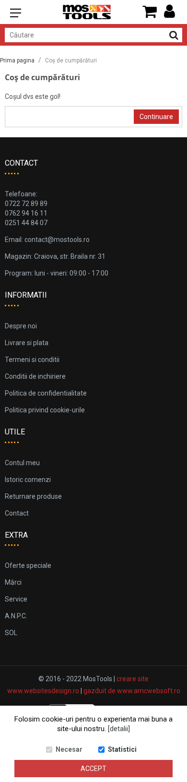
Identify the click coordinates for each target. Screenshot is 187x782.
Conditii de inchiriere (35, 376)
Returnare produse (33, 496)
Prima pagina (17, 60)
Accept (93, 768)
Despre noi (21, 326)
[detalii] (119, 728)
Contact (17, 513)
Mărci (13, 582)
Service (16, 599)
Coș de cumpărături (71, 60)
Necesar (69, 749)
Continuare (156, 116)
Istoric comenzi (28, 479)
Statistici (122, 749)
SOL (11, 633)
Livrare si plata (26, 343)
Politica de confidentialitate (46, 393)
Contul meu (22, 463)
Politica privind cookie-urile (45, 410)
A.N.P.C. (16, 616)
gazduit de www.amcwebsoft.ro (131, 691)
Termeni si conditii (32, 359)
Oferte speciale (28, 565)
